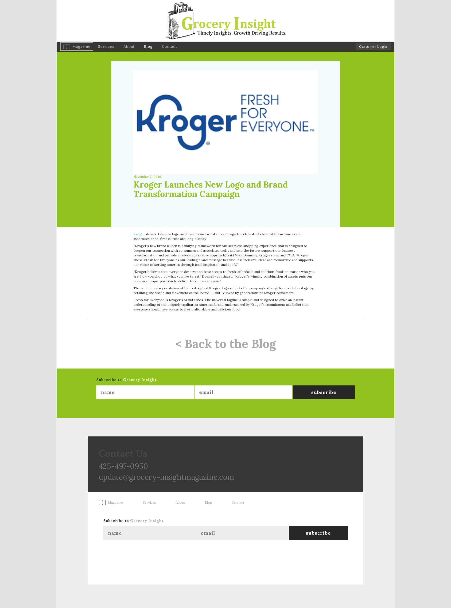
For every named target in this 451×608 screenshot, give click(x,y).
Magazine (81, 46)
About (129, 46)
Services (106, 46)
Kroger (139, 234)
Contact (169, 46)
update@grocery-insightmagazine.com (166, 477)
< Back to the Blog (225, 343)
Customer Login (373, 46)
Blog (148, 46)
